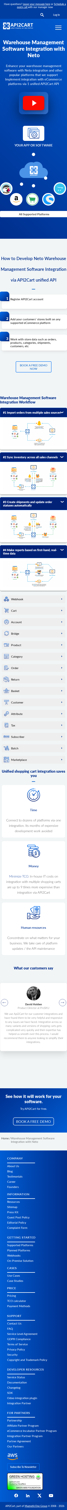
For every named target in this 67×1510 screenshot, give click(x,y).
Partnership (14, 1420)
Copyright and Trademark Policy (27, 1360)
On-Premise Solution (20, 1260)
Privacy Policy (16, 1349)
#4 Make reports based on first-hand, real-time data (30, 551)
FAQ (10, 1328)
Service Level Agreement (22, 1334)
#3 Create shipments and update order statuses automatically (27, 503)
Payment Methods (18, 1306)
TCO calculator (16, 1301)
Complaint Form (17, 1227)
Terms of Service (17, 1344)
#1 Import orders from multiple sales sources (32, 412)
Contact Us (14, 1323)
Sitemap (12, 1207)
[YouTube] (51, 1496)
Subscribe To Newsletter (23, 1466)
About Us (13, 1166)
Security (12, 1354)
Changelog (13, 1387)
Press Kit (12, 1212)
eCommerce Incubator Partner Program (32, 1431)
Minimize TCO (18, 876)
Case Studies (15, 1281)
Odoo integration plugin (22, 1398)
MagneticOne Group (36, 1505)
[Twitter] (39, 1496)
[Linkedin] (28, 1496)
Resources (13, 1201)
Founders (13, 1186)
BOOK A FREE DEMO (33, 1121)
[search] (42, 15)
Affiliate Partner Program (23, 1425)
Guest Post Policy (18, 1217)
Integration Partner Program (25, 1436)
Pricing (11, 1295)
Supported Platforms (20, 1245)
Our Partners (15, 1446)
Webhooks (14, 1255)
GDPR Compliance (19, 1339)
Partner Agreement (19, 1441)
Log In (56, 14)
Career (11, 1181)
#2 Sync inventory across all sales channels (30, 457)
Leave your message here (36, 4)
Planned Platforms (18, 1250)
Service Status (16, 1377)
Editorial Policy (16, 1222)
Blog (10, 1171)
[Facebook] (16, 1496)
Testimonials (15, 1176)
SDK (10, 1392)
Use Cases (13, 1275)
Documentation (17, 1382)
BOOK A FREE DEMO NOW (33, 366)
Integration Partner (19, 1403)
